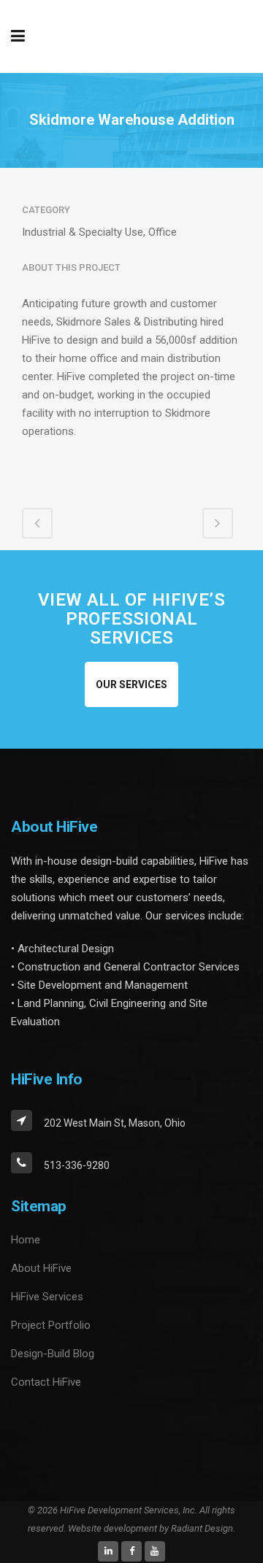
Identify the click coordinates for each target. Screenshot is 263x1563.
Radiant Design (202, 1528)
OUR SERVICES (131, 684)
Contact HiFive (46, 1382)
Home (25, 1239)
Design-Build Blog (52, 1353)
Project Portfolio (51, 1325)
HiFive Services (47, 1296)
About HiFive (41, 1268)
